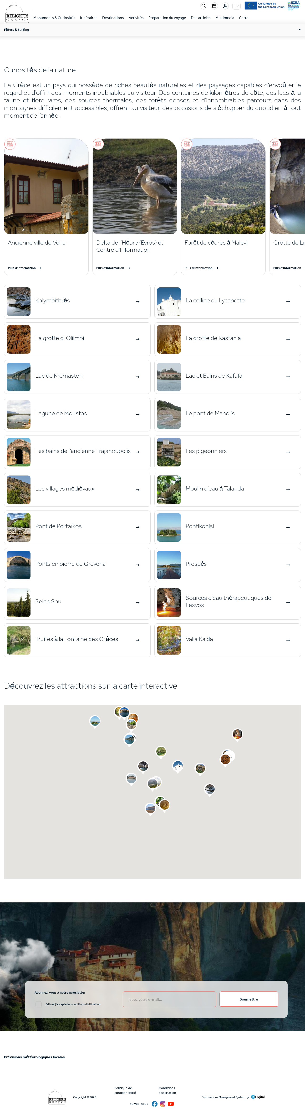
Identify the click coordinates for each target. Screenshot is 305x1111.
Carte (244, 17)
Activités (136, 17)
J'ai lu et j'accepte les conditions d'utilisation (73, 1004)
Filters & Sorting (16, 30)
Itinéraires (88, 17)
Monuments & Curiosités (54, 17)
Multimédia (224, 17)
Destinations (113, 17)
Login (225, 6)
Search (203, 6)
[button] (177, 767)
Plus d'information (22, 268)
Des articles (201, 17)
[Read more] (138, 302)
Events (214, 6)
